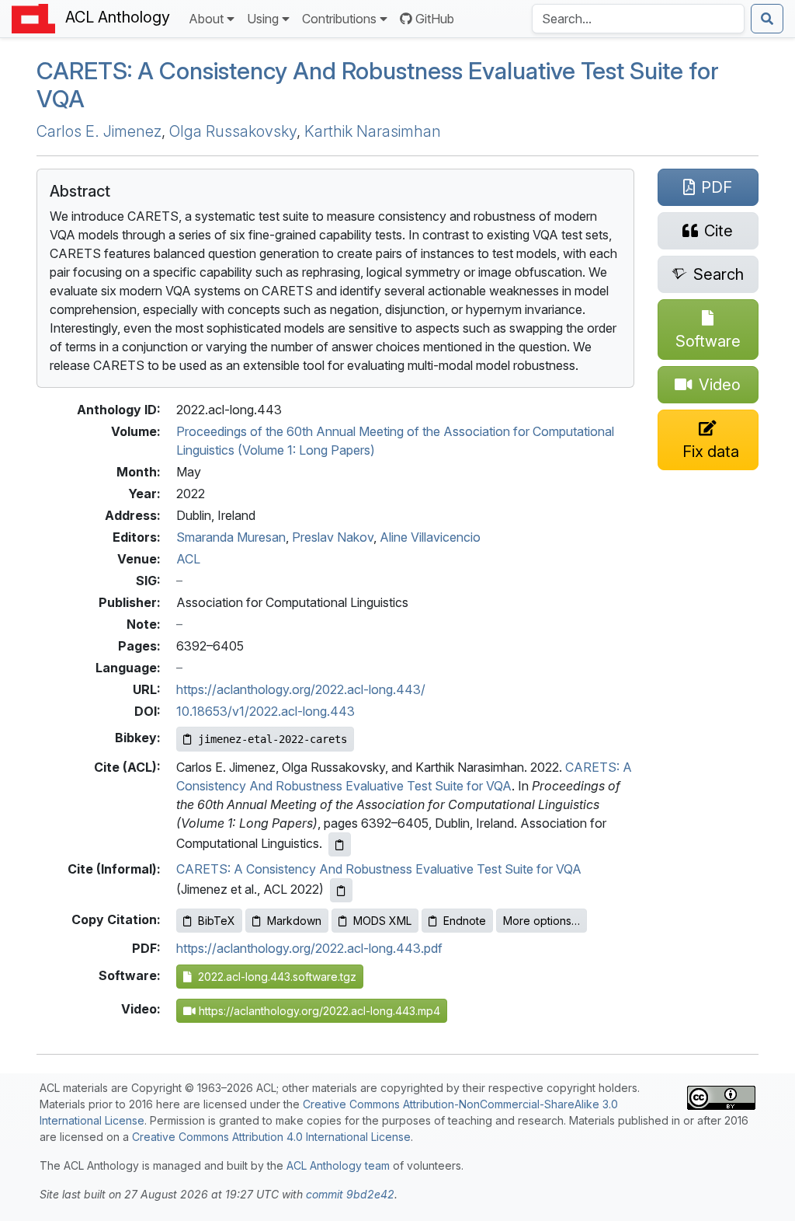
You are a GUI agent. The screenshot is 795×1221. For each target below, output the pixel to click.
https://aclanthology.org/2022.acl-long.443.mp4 (318, 1010)
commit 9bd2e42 (350, 1194)
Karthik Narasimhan (372, 131)
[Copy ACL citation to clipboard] (339, 844)
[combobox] (638, 18)
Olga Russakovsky (233, 131)
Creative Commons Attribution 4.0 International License (271, 1136)
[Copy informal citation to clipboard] (341, 890)
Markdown (294, 920)
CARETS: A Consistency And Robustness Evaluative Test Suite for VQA (378, 869)
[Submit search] (767, 18)
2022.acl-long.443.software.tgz (274, 976)
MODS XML (382, 920)
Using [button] (263, 18)
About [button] (206, 18)
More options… (541, 920)
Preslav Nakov (332, 537)
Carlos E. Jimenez (98, 131)
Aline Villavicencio (430, 537)
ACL (188, 559)
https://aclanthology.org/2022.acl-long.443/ (300, 689)
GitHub (434, 18)
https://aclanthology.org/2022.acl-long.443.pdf (309, 948)
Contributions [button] (339, 18)
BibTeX (216, 920)
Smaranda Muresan (231, 537)
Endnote (464, 920)
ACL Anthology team (338, 1165)
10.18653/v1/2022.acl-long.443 (265, 711)
